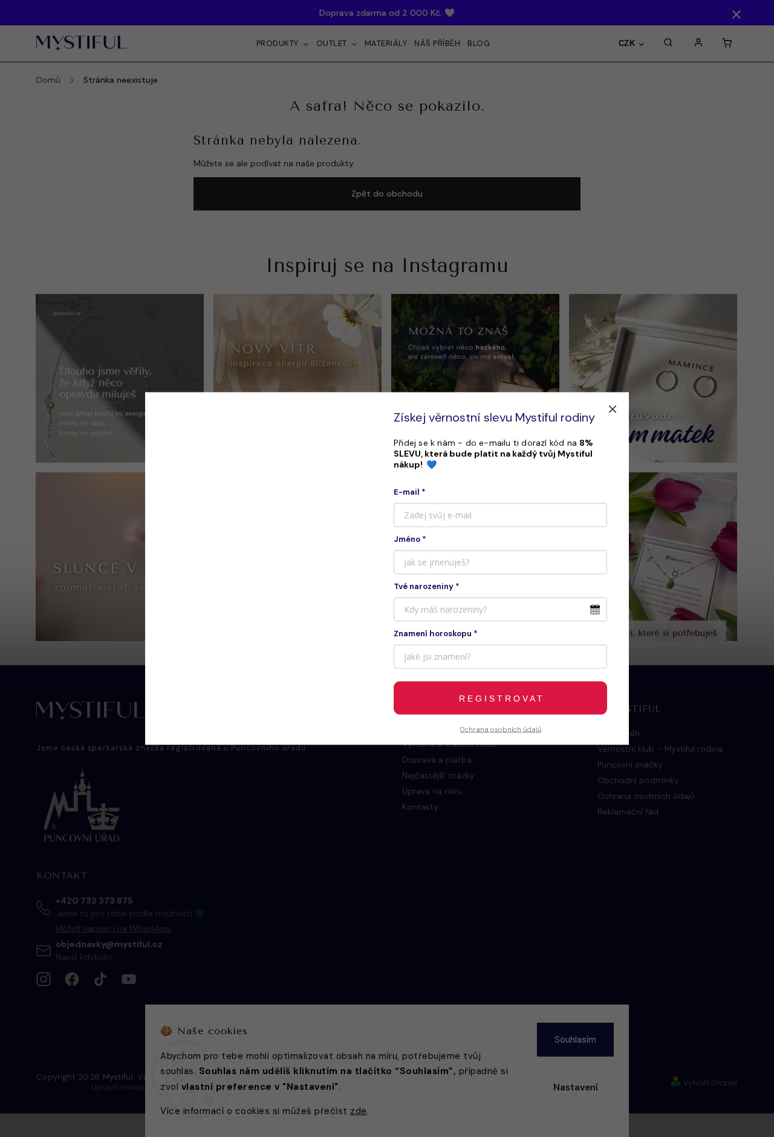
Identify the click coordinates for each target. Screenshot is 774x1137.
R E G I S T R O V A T (500, 698)
